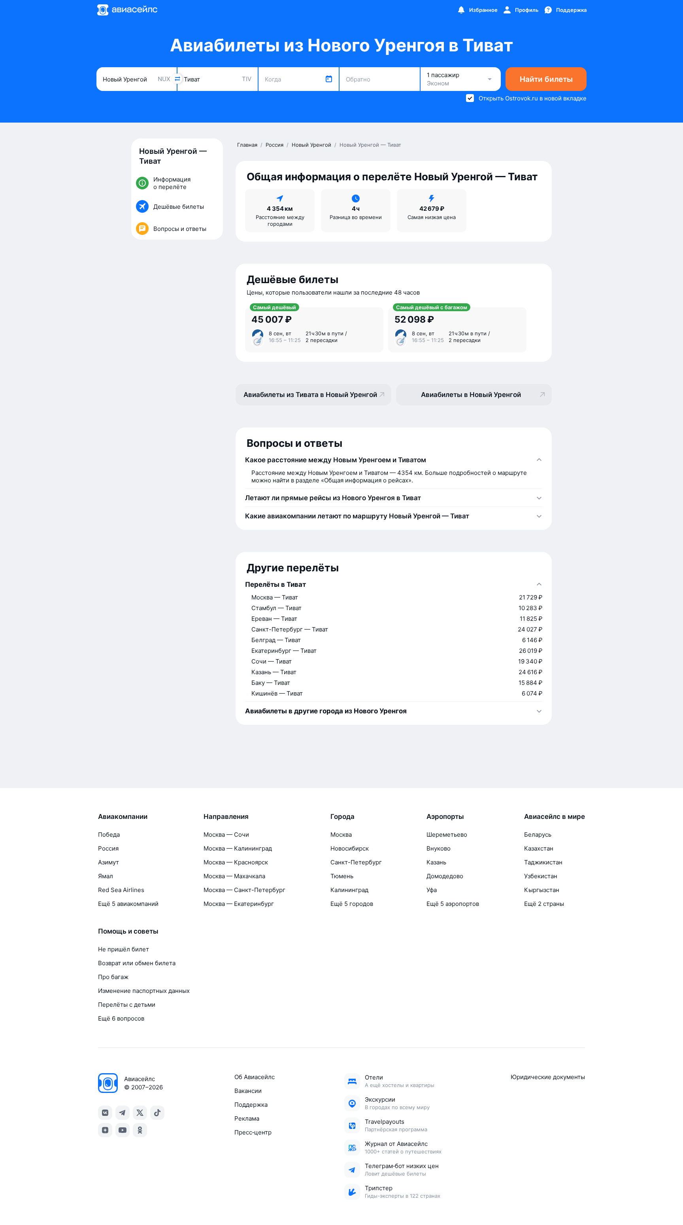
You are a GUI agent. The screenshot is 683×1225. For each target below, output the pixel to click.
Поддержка (251, 1104)
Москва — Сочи (226, 834)
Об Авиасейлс (254, 1077)
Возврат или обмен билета (136, 963)
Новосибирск (349, 848)
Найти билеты (546, 79)
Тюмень (341, 876)
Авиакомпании (122, 816)
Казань (436, 862)
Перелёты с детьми (126, 1004)
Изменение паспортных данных (144, 990)
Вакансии (248, 1091)
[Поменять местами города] (177, 79)
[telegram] (122, 1112)
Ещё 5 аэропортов (452, 903)
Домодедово (444, 876)
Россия (108, 848)
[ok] (140, 1130)
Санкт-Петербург (356, 862)
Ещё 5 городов (351, 903)
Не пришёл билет (123, 949)
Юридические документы (548, 1077)
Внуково (438, 848)
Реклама (246, 1118)
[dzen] (105, 1130)
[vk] (105, 1112)
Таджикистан (543, 862)
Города (342, 816)
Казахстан (538, 848)
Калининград (349, 890)
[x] (140, 1112)
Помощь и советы (128, 931)
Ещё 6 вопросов (121, 1018)
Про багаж (113, 977)
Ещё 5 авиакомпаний (128, 903)
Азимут (108, 862)
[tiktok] (157, 1112)
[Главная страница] (126, 10)
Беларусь (537, 834)
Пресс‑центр (253, 1132)
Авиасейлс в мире (554, 816)
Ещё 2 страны (544, 903)
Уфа (431, 890)
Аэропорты (445, 816)
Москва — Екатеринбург (239, 903)
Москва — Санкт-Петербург (244, 890)
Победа (109, 834)
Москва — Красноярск (236, 862)
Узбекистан (540, 876)
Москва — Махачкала (234, 876)
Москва (341, 834)
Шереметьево (446, 834)
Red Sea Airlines (121, 890)
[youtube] (122, 1130)
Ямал (105, 876)
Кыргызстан (541, 890)
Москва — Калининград (238, 848)
